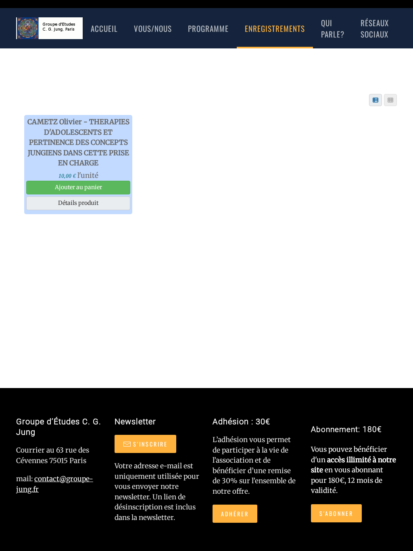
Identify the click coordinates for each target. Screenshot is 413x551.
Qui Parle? (332, 28)
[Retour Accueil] (49, 28)
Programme (208, 28)
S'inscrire (150, 444)
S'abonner (336, 513)
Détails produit (78, 203)
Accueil (104, 28)
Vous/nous (153, 28)
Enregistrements (275, 28)
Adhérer (235, 513)
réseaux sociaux (375, 28)
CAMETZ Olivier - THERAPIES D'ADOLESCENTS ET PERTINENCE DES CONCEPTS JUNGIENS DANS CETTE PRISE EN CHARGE (78, 142)
